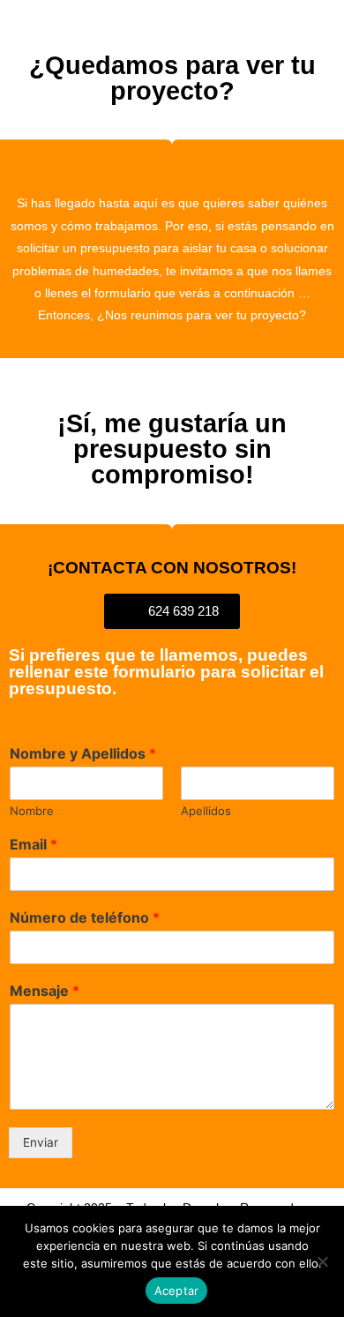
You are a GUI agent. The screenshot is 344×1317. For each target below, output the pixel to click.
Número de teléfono (85, 917)
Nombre (32, 811)
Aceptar (176, 1290)
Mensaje (44, 990)
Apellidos (206, 811)
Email (33, 844)
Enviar (40, 1142)
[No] (322, 1261)
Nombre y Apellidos (83, 753)
